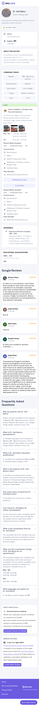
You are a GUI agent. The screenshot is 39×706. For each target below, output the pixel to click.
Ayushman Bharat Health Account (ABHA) (18, 645)
